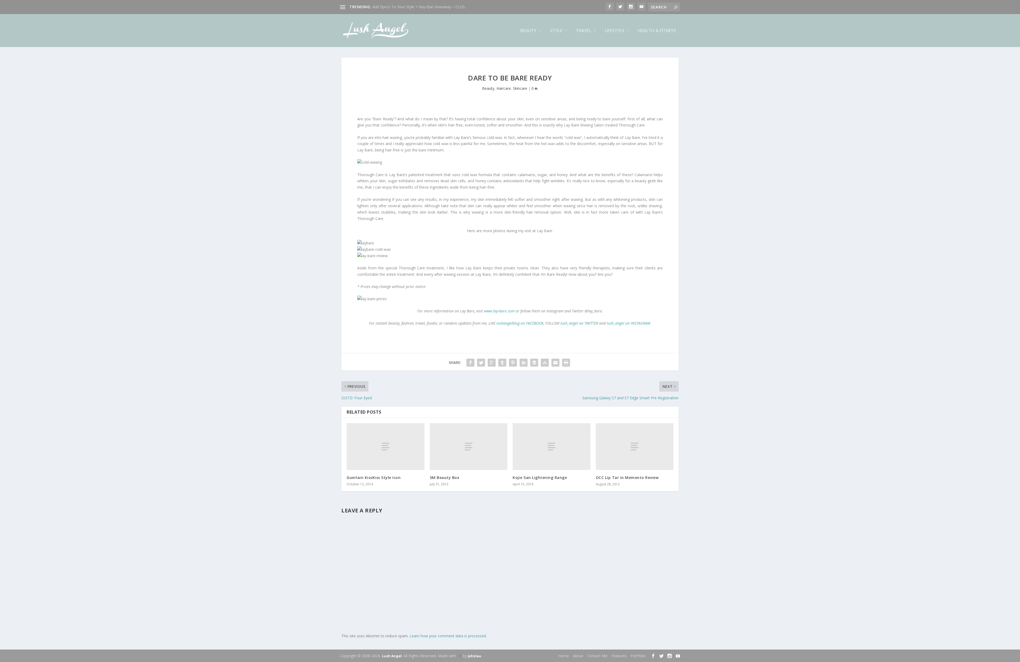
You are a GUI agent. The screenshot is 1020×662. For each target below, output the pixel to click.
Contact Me (597, 655)
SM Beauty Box (445, 477)
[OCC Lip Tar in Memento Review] (635, 446)
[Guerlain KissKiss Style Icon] (385, 446)
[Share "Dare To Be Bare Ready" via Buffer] (534, 362)
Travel (583, 30)
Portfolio (638, 655)
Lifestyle (614, 30)
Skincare (520, 88)
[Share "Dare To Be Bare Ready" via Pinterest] (513, 362)
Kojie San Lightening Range (540, 477)
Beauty (528, 30)
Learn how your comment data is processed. (448, 635)
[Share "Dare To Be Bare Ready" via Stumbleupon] (544, 362)
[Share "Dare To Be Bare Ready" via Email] (555, 362)
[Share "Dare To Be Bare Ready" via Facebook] (470, 362)
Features (619, 655)
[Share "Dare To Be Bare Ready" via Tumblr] (502, 362)
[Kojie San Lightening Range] (551, 446)
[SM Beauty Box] (469, 446)
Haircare (503, 88)
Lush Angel (392, 655)
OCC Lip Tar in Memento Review (627, 477)
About (578, 655)
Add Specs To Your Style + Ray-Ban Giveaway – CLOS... (419, 6)
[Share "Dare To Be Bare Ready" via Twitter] (481, 362)
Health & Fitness (657, 30)
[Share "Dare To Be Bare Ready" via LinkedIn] (523, 362)
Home (563, 655)
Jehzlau (474, 655)
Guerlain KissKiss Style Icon (374, 477)
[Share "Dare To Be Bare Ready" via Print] (566, 362)
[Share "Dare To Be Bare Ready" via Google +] (491, 362)
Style (556, 30)
